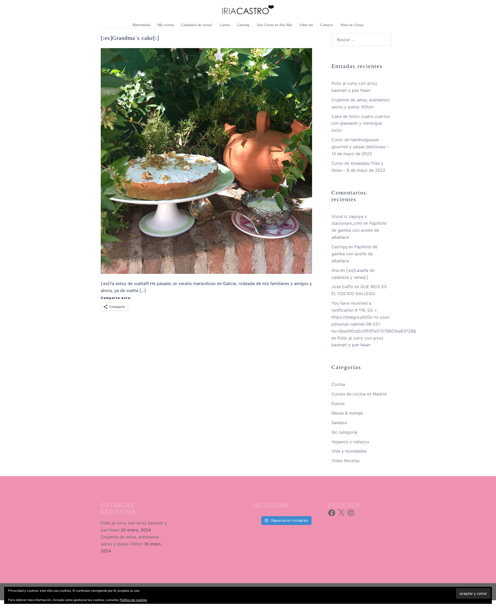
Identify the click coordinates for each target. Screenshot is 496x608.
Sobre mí (306, 25)
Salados (339, 422)
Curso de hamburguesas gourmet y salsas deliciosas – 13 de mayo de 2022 (360, 146)
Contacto (326, 25)
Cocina (338, 384)
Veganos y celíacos (350, 441)
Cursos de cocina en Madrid (358, 393)
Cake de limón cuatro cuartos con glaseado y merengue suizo (360, 123)
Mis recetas (166, 25)
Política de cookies (133, 600)
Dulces (338, 403)
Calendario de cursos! (197, 25)
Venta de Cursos (351, 25)
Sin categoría (344, 432)
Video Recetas (345, 460)
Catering (243, 25)
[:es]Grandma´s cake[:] (130, 38)
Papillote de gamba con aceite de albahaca (358, 230)
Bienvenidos (141, 25)
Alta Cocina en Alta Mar (274, 25)
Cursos (225, 25)
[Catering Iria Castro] (248, 11)
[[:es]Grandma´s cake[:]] (206, 160)
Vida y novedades (349, 451)
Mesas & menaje (347, 413)
